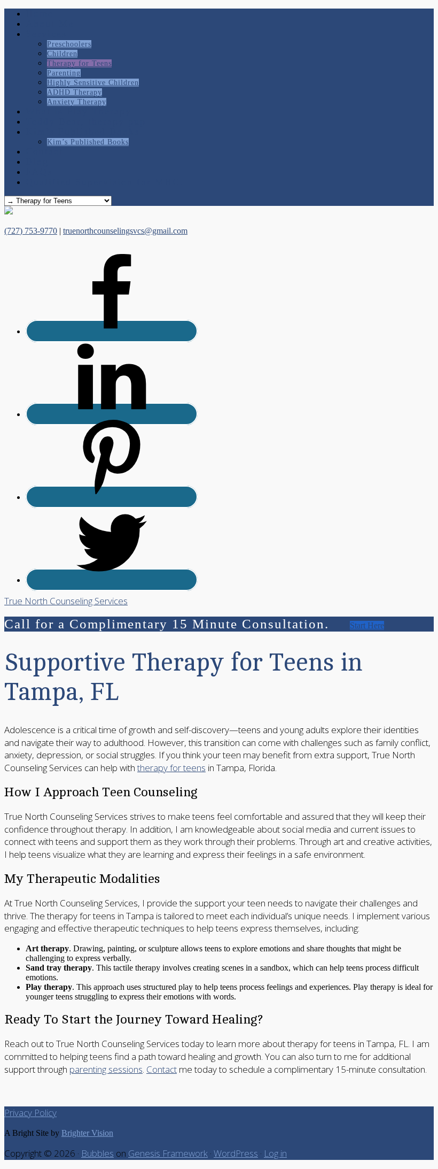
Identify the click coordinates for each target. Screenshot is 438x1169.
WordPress (236, 1153)
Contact (161, 1069)
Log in (275, 1153)
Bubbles (97, 1153)
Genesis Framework (168, 1153)
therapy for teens (171, 768)
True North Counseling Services (66, 601)
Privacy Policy (30, 1112)
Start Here (367, 625)
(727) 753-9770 (30, 230)
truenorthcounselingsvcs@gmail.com (125, 230)
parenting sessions (106, 1069)
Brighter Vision (87, 1132)
